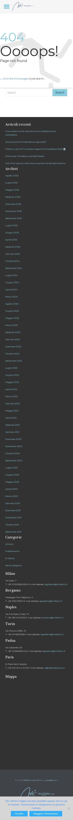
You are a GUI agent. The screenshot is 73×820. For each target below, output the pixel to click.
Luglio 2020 (11, 467)
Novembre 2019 (13, 517)
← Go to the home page (14, 78)
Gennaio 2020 (12, 503)
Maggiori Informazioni (46, 813)
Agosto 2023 (11, 303)
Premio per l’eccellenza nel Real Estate (24, 156)
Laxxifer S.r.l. (51, 780)
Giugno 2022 (12, 375)
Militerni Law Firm (32, 780)
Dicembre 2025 (13, 204)
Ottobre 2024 (12, 261)
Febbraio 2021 (12, 425)
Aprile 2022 (11, 389)
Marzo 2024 (11, 296)
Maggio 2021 (11, 410)
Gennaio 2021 (12, 432)
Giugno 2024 (12, 282)
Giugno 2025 (12, 232)
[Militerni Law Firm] (23, 6)
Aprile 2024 (11, 289)
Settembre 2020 (13, 460)
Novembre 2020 (13, 446)
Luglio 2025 (11, 225)
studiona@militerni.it (52, 617)
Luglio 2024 (11, 275)
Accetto (19, 813)
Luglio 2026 (11, 182)
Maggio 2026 (12, 189)
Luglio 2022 (11, 368)
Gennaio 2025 (12, 254)
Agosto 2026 (11, 175)
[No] (68, 808)
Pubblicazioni (12, 551)
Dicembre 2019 (13, 510)
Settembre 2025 (13, 218)
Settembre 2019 (13, 531)
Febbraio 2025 (12, 246)
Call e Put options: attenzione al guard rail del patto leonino (35, 163)
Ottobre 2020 (12, 453)
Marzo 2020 (11, 496)
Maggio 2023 (12, 318)
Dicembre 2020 (13, 439)
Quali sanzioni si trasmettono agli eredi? (25, 142)
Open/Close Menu (6, 6)
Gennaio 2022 (12, 403)
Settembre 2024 (13, 268)
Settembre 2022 (13, 360)
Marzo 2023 (11, 325)
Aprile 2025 (11, 239)
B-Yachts (9, 558)
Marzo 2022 (11, 396)
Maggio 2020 (12, 482)
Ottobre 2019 (12, 524)
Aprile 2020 (11, 489)
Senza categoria (13, 565)
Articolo (9, 544)
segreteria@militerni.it (56, 584)
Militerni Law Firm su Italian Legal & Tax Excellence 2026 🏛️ (35, 149)
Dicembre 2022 (13, 346)
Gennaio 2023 (12, 339)
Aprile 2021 (11, 417)
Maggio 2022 (12, 382)
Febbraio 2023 (12, 332)
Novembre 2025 (13, 211)
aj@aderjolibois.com (54, 667)
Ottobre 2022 (12, 353)
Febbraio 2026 (12, 197)
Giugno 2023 (12, 311)
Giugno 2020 (12, 474)
